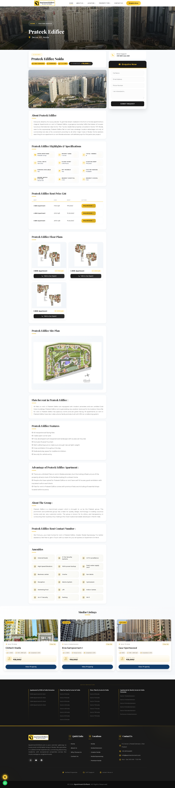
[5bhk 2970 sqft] (49, 295)
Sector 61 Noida (94, 694)
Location (91, 3)
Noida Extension (96, 748)
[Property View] (67, 89)
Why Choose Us (76, 752)
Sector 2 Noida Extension (127, 699)
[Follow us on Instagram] (30, 760)
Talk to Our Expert (50, 276)
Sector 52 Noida (64, 719)
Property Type (104, 3)
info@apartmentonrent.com (131, 755)
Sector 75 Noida (95, 701)
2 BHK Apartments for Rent (38, 697)
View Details (31, 632)
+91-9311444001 (127, 751)
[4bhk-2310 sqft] (86, 255)
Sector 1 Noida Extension (127, 696)
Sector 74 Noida (95, 697)
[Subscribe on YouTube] (36, 760)
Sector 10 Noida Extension (128, 703)
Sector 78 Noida (95, 712)
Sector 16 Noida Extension (127, 710)
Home (71, 3)
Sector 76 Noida (95, 705)
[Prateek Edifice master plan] (67, 362)
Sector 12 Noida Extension (127, 707)
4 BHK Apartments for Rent (38, 705)
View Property (31, 667)
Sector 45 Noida (65, 705)
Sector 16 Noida (64, 697)
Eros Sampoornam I (72, 648)
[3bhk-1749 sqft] (49, 255)
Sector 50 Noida (65, 716)
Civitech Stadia (13, 648)
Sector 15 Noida (64, 694)
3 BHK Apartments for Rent (38, 701)
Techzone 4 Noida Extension (128, 714)
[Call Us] (5, 777)
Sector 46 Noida (65, 708)
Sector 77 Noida (95, 708)
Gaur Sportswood (128, 648)
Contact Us (118, 3)
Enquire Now (133, 3)
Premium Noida (96, 760)
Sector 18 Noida (64, 701)
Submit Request (127, 104)
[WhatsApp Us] (5, 783)
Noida (93, 744)
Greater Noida (95, 752)
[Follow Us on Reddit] (41, 760)
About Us (79, 3)
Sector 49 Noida (65, 712)
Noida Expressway (97, 756)
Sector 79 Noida (95, 716)
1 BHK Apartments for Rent (37, 694)
